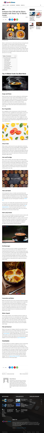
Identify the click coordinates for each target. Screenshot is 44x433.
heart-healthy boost (22, 337)
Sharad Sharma (5, 17)
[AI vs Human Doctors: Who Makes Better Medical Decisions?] (4, 413)
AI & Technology (12, 5)
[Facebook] (10, 19)
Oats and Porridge (8, 62)
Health (8, 5)
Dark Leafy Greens (8, 64)
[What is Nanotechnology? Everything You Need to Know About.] (18, 404)
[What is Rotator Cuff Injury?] (39, 14)
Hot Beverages (7, 65)
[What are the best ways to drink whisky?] (39, 24)
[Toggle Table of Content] (15, 56)
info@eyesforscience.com (21, 427)
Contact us (22, 5)
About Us (4, 5)
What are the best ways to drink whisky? (38, 27)
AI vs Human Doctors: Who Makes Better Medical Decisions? (10, 410)
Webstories (18, 5)
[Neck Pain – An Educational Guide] (32, 24)
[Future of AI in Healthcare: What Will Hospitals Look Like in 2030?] (4, 405)
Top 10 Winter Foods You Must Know (9, 57)
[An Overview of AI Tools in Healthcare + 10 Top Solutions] (4, 400)
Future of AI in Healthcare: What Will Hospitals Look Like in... (10, 405)
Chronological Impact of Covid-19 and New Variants (24, 410)
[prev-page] (30, 31)
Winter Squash (7, 67)
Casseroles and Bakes (8, 66)
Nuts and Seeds (7, 63)
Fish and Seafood (8, 68)
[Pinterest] (15, 19)
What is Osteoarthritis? (24, 373)
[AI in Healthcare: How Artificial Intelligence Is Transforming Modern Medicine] (32, 14)
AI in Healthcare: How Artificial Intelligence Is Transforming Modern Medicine (32, 18)
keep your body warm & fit (14, 356)
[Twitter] (12, 19)
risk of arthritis (6, 333)
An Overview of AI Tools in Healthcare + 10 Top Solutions (10, 400)
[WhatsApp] (17, 19)
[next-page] (32, 31)
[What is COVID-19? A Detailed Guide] (18, 400)
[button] (40, 5)
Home (3, 7)
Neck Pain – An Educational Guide (8, 373)
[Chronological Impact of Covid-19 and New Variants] (18, 410)
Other (37, 25)
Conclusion (5, 69)
